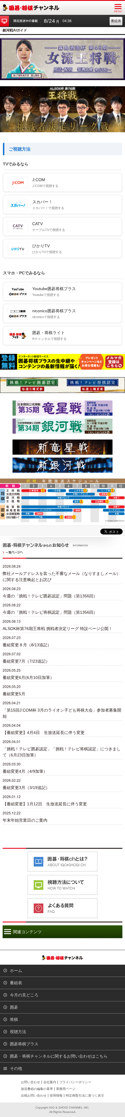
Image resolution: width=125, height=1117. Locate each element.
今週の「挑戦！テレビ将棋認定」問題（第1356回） (50, 612)
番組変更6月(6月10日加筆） (28, 677)
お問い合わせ (30, 1082)
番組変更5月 (14, 693)
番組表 (116, 21)
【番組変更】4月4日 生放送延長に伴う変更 (44, 732)
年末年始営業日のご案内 (25, 820)
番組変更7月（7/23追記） (26, 661)
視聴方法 (18, 1031)
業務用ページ (65, 1088)
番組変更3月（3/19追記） (26, 787)
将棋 (14, 1019)
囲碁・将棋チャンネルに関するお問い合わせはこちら (59, 1056)
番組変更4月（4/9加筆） (25, 771)
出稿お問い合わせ (34, 1095)
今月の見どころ (24, 995)
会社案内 (49, 1082)
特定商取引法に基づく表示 (85, 1095)
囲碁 (14, 1007)
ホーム (16, 970)
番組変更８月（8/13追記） (27, 645)
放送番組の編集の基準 (37, 1088)
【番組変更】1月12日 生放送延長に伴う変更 (45, 804)
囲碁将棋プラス (24, 1044)
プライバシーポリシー (75, 1082)
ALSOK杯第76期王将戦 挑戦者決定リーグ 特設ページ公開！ (57, 628)
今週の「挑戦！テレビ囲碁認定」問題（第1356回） (50, 596)
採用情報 (56, 1095)
